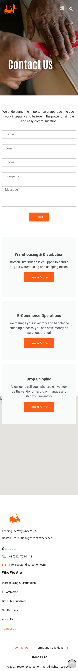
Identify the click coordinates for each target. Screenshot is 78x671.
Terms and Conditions (49, 647)
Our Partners (10, 610)
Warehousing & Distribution (19, 582)
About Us (7, 619)
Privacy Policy (39, 656)
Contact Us (9, 628)
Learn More (39, 277)
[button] (71, 9)
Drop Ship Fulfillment (15, 601)
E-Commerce (10, 592)
